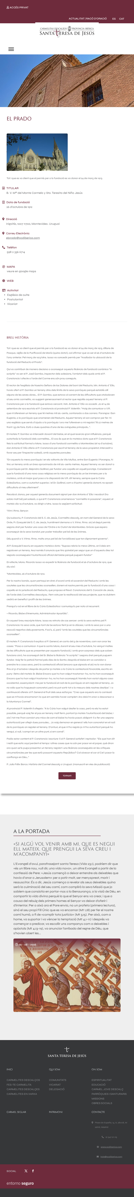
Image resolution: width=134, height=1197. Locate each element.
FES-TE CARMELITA (19, 1084)
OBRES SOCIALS (102, 1103)
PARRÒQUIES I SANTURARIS (109, 1093)
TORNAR (67, 775)
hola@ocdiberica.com (111, 1156)
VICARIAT (55, 1084)
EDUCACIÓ (99, 1084)
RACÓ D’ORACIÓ (96, 18)
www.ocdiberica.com (111, 1147)
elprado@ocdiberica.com (23, 238)
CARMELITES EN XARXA (22, 1093)
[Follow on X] (26, 1171)
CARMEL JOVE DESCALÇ (107, 1089)
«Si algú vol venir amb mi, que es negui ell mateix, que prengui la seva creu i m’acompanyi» (64, 849)
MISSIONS (98, 1098)
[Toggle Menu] (11, 49)
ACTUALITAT (76, 18)
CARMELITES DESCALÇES (23, 1089)
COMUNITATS (57, 1080)
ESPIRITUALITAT (102, 1080)
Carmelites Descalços (23, 1080)
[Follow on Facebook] (33, 1171)
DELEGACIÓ (57, 1089)
